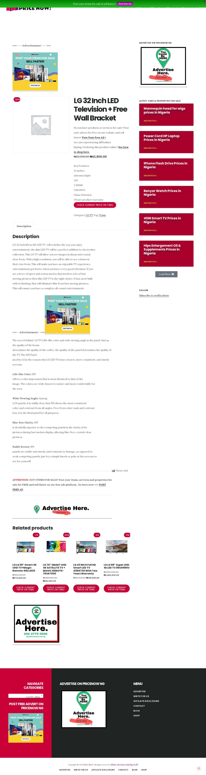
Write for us (141, 696)
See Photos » (150, 121)
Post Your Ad (125, 3)
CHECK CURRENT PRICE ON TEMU (95, 204)
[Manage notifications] (198, 768)
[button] (166, 274)
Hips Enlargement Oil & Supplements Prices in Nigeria (162, 249)
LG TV (89, 215)
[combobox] (25, 696)
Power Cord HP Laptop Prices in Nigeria (161, 138)
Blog (136, 710)
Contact (139, 705)
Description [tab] (24, 226)
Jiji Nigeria (131, 765)
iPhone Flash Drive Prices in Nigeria (165, 165)
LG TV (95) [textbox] (33, 697)
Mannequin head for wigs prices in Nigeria (164, 110)
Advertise (139, 691)
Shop (136, 715)
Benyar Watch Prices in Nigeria (162, 193)
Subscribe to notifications (154, 295)
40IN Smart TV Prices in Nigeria (162, 220)
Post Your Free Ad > (94, 137)
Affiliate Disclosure (146, 701)
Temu (102, 215)
